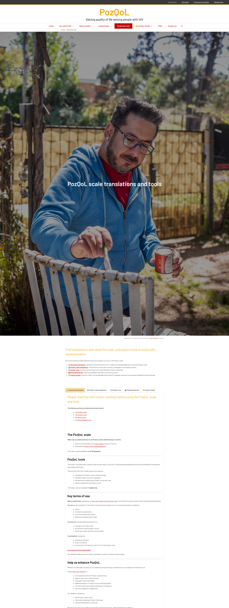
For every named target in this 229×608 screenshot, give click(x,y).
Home (51, 26)
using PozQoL (99, 444)
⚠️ (76, 365)
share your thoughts (78, 571)
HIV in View (153, 338)
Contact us (172, 26)
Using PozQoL (104, 26)
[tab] (75, 390)
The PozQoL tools (80, 415)
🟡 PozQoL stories (142, 26)
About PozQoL (85, 26)
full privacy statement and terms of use (105, 501)
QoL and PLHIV (65, 26)
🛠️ (73, 370)
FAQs (160, 26)
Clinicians (185, 2)
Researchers (218, 2)
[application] (72, 26)
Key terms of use (80, 417)
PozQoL (114, 11)
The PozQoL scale (81, 412)
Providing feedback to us (83, 420)
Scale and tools (123, 26)
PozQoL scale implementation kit (95, 446)
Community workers (201, 2)
